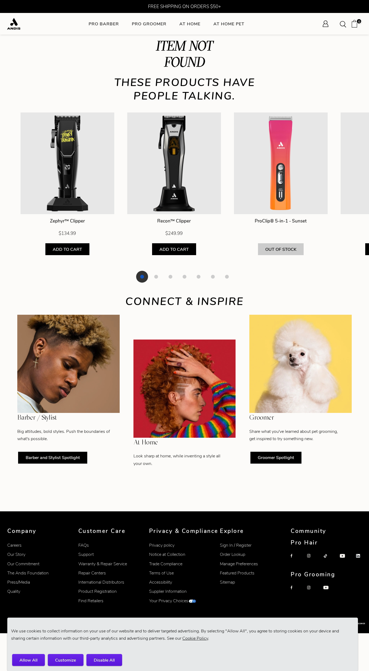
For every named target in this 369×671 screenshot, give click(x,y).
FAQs (83, 545)
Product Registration (97, 591)
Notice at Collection (167, 554)
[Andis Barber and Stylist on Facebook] (297, 560)
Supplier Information (168, 591)
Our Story (16, 554)
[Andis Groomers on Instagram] (313, 592)
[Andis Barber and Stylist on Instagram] (313, 560)
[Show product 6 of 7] (213, 277)
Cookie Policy (195, 638)
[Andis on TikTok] (329, 560)
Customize (65, 660)
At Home (189, 24)
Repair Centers (92, 573)
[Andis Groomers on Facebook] (297, 592)
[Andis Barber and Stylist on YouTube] (346, 560)
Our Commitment (23, 564)
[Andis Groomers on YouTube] (329, 592)
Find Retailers (90, 601)
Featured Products (237, 573)
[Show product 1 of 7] (142, 277)
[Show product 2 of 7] (156, 277)
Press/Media (18, 582)
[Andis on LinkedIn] (362, 560)
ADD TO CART (67, 249)
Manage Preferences (239, 564)
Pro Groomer (149, 24)
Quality (13, 591)
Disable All (104, 660)
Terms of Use (161, 573)
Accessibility (160, 582)
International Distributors (101, 582)
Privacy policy (162, 545)
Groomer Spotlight (276, 457)
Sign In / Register (235, 545)
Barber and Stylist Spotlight (53, 457)
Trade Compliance (165, 564)
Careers (14, 545)
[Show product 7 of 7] (227, 277)
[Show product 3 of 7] (170, 277)
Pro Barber (104, 24)
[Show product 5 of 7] (198, 277)
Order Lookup (232, 554)
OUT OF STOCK (280, 249)
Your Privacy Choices (168, 601)
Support (86, 554)
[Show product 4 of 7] (184, 277)
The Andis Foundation (28, 573)
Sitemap (227, 582)
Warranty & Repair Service (102, 564)
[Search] (345, 24)
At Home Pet (228, 24)
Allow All (28, 660)
